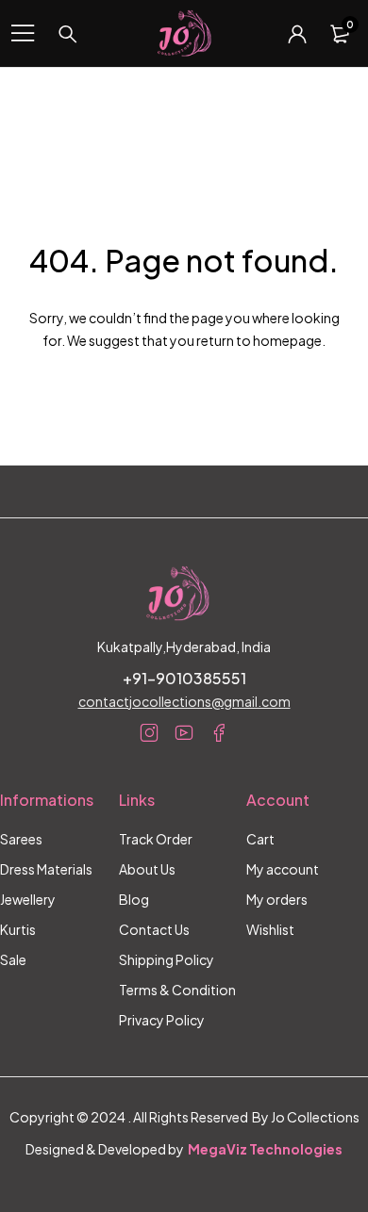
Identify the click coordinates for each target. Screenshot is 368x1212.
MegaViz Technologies (265, 1148)
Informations (46, 800)
